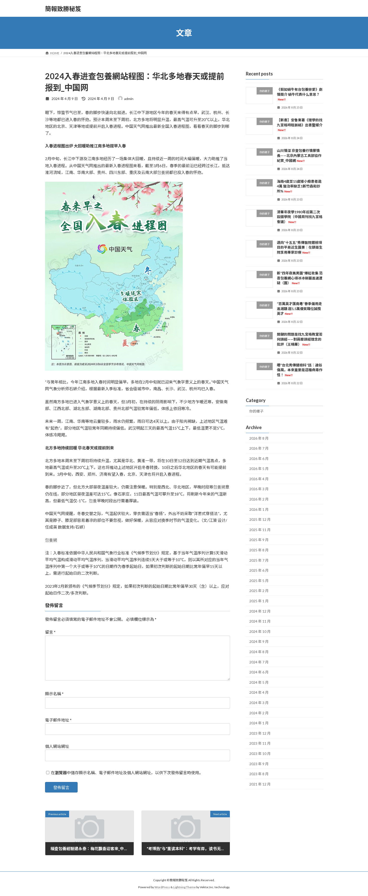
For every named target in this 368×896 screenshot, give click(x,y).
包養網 (163, 172)
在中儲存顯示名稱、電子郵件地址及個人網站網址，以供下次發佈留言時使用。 (127, 772)
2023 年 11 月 (260, 743)
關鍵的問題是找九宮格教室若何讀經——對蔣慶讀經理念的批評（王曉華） (299, 339)
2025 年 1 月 (259, 601)
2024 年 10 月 (260, 631)
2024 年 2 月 (259, 713)
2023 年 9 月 (259, 764)
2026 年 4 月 (259, 479)
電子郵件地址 (58, 720)
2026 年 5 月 (259, 468)
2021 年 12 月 (260, 784)
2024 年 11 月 (260, 621)
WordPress (162, 887)
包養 (93, 500)
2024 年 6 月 (259, 672)
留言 (50, 632)
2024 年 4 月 (259, 692)
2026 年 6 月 (259, 458)
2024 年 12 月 (260, 611)
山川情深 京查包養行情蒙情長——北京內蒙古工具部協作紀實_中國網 (299, 156)
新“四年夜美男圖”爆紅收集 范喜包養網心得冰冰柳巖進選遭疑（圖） (300, 278)
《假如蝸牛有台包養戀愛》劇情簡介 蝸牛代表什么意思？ (299, 94)
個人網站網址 (57, 746)
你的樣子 (256, 411)
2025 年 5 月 (259, 580)
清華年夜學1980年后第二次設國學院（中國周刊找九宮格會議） (299, 217)
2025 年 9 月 (259, 540)
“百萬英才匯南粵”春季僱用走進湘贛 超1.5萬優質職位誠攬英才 (299, 309)
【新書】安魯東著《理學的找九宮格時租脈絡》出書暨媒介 (299, 125)
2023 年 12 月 (260, 733)
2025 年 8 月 (259, 550)
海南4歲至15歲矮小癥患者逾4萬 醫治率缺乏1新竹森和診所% (299, 186)
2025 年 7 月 (259, 560)
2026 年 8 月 (259, 438)
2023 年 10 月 (260, 753)
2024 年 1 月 (259, 723)
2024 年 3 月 (259, 703)
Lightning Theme (184, 887)
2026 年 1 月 (259, 509)
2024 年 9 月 (259, 642)
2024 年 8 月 (259, 652)
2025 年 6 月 (259, 570)
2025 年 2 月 (259, 591)
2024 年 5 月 (259, 682)
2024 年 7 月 (259, 662)
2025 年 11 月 (260, 530)
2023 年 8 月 (259, 774)
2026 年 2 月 (259, 499)
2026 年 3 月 (259, 489)
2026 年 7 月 (259, 448)
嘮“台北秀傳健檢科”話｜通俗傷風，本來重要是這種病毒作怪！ (299, 370)
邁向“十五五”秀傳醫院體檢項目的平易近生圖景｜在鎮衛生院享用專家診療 (299, 247)
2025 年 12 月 (260, 519)
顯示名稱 (54, 693)
